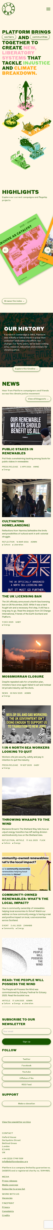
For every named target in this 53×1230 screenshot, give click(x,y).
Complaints (8, 1211)
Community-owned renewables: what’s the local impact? (25, 899)
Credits (6, 1215)
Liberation (18, 544)
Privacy (6, 1207)
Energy (45, 258)
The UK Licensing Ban (22, 596)
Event (5, 925)
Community (9, 928)
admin (34, 542)
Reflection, (9, 840)
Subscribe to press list (13, 1188)
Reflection (8, 542)
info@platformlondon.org (15, 1161)
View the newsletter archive (16, 1122)
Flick (42, 840)
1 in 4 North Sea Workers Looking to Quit (26, 749)
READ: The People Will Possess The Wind (23, 982)
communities (39, 36)
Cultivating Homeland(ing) (16, 523)
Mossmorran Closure (23, 676)
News (5, 693)
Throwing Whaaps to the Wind (26, 822)
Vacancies (7, 1198)
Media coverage (10, 1184)
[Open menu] (48, 9)
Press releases (9, 1180)
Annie (36, 466)
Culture (23, 278)
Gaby (18, 622)
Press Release (10, 466)
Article (20, 840)
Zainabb (27, 925)
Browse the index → (14, 301)
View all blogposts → (38, 398)
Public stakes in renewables (17, 451)
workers (9, 36)
